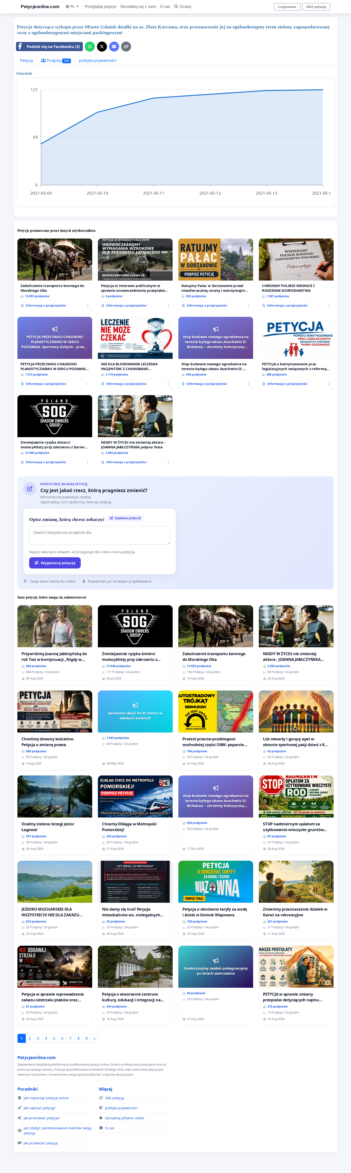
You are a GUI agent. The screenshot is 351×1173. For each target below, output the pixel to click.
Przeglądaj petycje (100, 7)
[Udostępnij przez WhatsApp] (90, 47)
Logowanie (287, 7)
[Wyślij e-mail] (114, 47)
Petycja (26, 60)
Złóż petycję (316, 7)
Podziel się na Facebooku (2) (53, 46)
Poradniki (27, 1089)
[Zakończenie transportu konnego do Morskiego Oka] (54, 275)
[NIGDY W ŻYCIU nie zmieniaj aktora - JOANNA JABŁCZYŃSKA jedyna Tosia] (135, 431)
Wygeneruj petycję (58, 562)
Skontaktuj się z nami (138, 7)
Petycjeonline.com (40, 6)
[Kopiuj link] (126, 47)
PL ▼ (74, 6)
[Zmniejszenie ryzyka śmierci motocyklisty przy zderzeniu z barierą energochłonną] (54, 431)
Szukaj (185, 7)
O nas (165, 7)
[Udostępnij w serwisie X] (102, 47)
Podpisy (57, 60)
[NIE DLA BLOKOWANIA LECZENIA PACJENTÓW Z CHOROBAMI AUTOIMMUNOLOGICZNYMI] (135, 353)
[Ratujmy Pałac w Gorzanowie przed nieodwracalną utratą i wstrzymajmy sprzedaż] (215, 275)
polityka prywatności (98, 60)
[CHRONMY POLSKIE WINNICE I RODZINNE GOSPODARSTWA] (296, 275)
